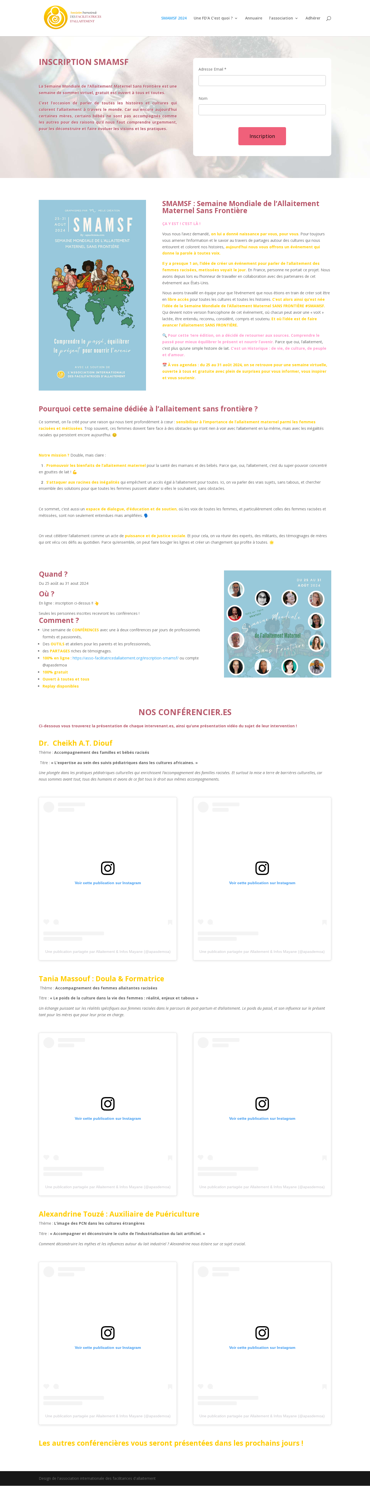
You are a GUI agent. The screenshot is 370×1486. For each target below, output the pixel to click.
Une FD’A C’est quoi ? (213, 18)
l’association (281, 18)
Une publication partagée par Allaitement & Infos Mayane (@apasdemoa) (108, 951)
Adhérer (313, 18)
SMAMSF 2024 (174, 18)
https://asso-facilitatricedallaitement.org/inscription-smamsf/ (125, 658)
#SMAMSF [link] (314, 305)
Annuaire (253, 18)
